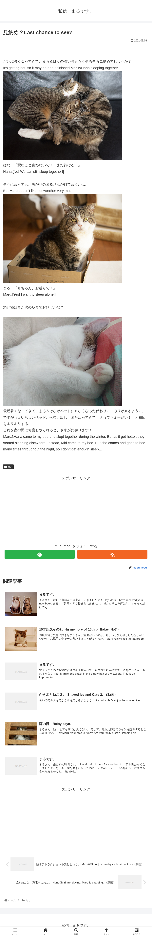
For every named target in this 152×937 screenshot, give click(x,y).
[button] (140, 558)
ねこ (10, 466)
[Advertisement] (76, 509)
